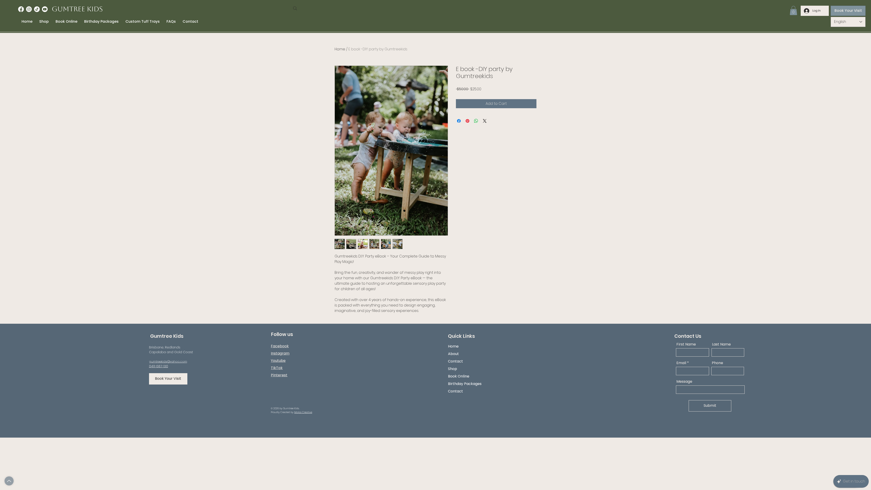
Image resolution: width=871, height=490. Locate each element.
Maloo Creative (303, 412)
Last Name (721, 344)
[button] (793, 10)
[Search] (295, 8)
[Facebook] (21, 9)
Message (684, 381)
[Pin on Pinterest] (467, 121)
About (453, 353)
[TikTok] (37, 9)
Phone (717, 363)
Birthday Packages (465, 383)
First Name (686, 344)
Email (681, 363)
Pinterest (279, 375)
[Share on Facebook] (459, 121)
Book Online (458, 376)
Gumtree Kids (77, 9)
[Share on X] (484, 121)
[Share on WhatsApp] (476, 121)
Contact (455, 361)
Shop (452, 368)
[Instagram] (29, 9)
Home (340, 49)
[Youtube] (45, 9)
